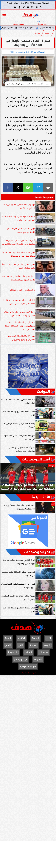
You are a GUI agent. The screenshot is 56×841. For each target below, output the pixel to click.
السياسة (35, 638)
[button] (6, 479)
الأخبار (48, 638)
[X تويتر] (23, 7)
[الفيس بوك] (19, 7)
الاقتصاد (21, 638)
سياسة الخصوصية (28, 666)
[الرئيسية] (15, 7)
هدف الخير (43, 652)
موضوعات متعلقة (44, 197)
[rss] (41, 7)
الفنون (20, 645)
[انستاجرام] (32, 7)
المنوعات (38, 659)
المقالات (28, 652)
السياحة (33, 645)
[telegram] (38, 187)
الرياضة (8, 638)
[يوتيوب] (28, 7)
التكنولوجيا (13, 652)
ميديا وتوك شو (20, 659)
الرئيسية (48, 33)
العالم (8, 645)
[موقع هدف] (30, 15)
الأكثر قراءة (41, 497)
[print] (48, 187)
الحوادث (38, 33)
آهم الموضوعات (36, 460)
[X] (18, 187)
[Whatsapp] (37, 7)
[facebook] (8, 187)
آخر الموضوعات (37, 552)
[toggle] (4, 16)
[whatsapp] (28, 187)
